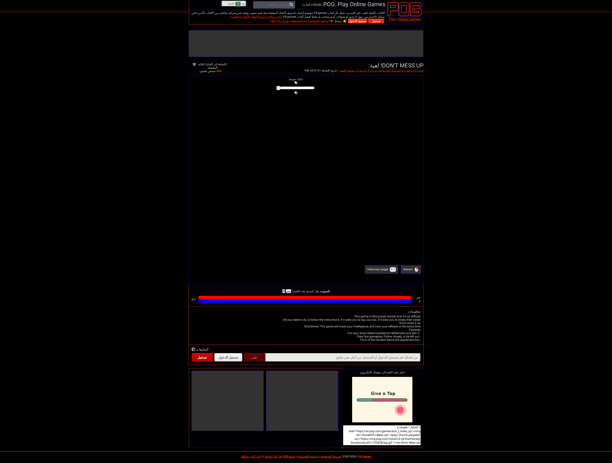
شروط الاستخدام (331, 456)
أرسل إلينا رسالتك (252, 456)
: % (296, 79)
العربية (231, 3)
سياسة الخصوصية (318, 20)
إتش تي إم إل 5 (373, 70)
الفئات (235, 16)
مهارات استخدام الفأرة (396, 70)
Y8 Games (364, 456)
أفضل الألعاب (249, 16)
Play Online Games (405, 19)
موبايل (359, 70)
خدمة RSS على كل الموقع (280, 456)
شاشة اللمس (347, 70)
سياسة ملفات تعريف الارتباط (288, 20)
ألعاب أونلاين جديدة (270, 16)
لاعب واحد (417, 70)
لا (283, 291)
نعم (288, 291)
